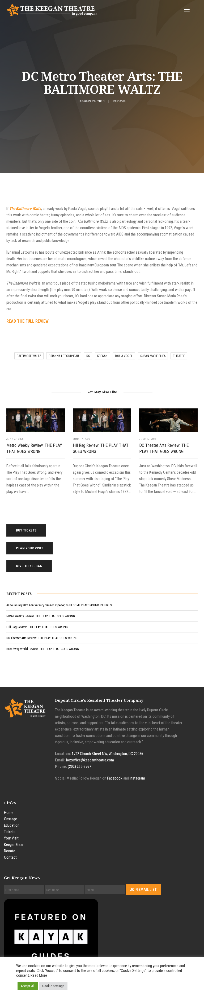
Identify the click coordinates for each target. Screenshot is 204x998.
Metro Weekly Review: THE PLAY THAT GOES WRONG (34, 448)
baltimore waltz (29, 356)
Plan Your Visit (29, 548)
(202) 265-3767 (79, 766)
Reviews (119, 101)
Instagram (137, 778)
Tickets (9, 831)
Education (11, 825)
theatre (179, 356)
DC (88, 356)
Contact (10, 857)
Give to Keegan (29, 566)
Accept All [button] (28, 986)
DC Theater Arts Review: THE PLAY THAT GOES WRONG (164, 448)
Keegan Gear (13, 844)
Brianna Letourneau (64, 356)
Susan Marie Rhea (152, 356)
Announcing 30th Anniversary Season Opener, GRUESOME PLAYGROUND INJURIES (59, 605)
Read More (39, 975)
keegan (102, 356)
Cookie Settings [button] (53, 986)
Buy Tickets (26, 530)
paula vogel (124, 356)
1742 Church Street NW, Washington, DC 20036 (107, 753)
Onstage (10, 819)
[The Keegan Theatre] (52, 9)
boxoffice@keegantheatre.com (90, 760)
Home (8, 812)
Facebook (114, 778)
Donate (9, 851)
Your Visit (11, 838)
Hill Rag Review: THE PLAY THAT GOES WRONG (101, 448)
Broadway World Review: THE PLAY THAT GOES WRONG (42, 649)
